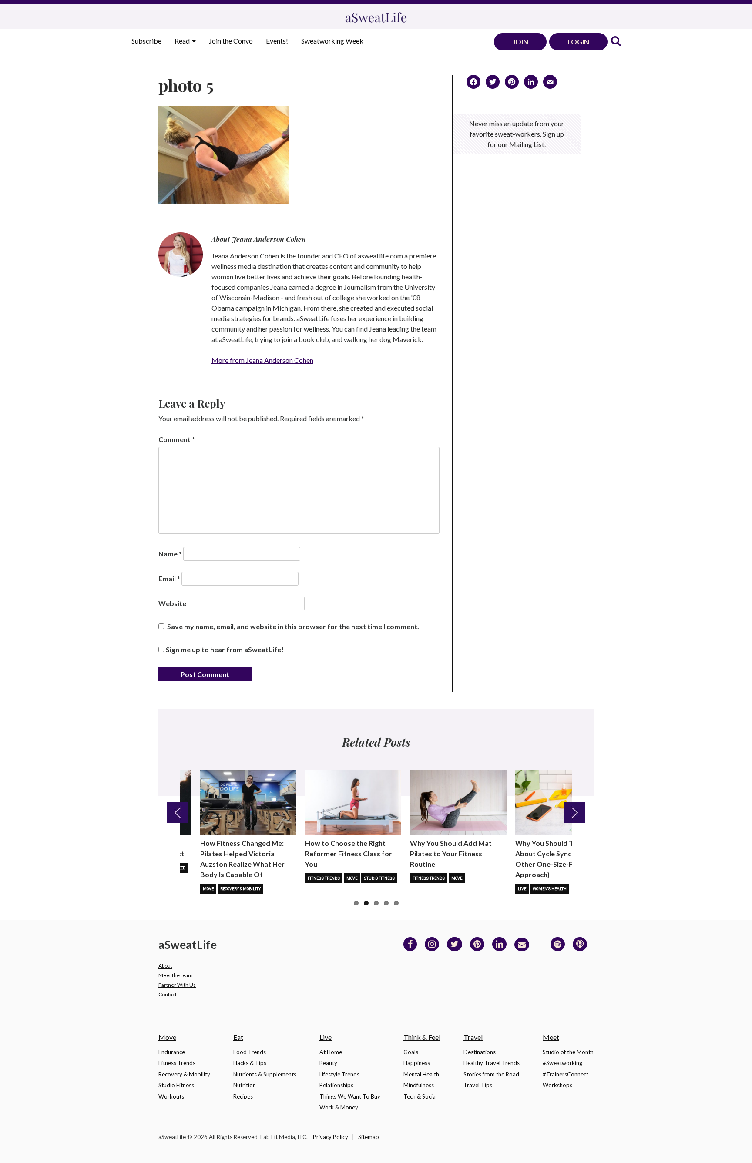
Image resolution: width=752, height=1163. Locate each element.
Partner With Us (177, 985)
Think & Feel (421, 1037)
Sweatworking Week (332, 41)
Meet (551, 1037)
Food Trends (249, 1052)
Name (170, 554)
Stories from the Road (491, 1074)
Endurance (171, 1052)
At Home (330, 1052)
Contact (167, 994)
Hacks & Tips (249, 1062)
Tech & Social (420, 1096)
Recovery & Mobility (240, 889)
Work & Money (338, 1107)
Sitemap (368, 1136)
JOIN (520, 41)
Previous (177, 812)
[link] (616, 41)
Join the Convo (231, 41)
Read (183, 41)
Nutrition (244, 1085)
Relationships (336, 1085)
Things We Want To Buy (349, 1096)
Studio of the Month (568, 1052)
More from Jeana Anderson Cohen (262, 360)
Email (169, 578)
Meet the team (175, 975)
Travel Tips (477, 1085)
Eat (238, 1037)
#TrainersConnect (565, 1074)
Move (208, 889)
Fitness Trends (324, 878)
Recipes (243, 1096)
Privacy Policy (330, 1136)
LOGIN (578, 41)
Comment (176, 439)
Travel (473, 1037)
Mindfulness (418, 1085)
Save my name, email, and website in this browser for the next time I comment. (293, 626)
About (165, 965)
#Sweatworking (562, 1062)
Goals (410, 1052)
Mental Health (421, 1074)
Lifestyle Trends (339, 1074)
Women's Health (550, 889)
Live (522, 889)
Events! (277, 41)
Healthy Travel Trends (491, 1062)
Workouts (171, 1096)
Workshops (557, 1085)
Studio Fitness (379, 878)
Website (172, 603)
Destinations (479, 1052)
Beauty (328, 1062)
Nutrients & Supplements (264, 1074)
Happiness (416, 1062)
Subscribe (146, 41)
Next (574, 812)
